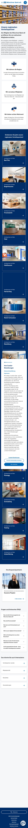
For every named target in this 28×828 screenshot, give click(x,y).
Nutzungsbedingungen (14, 824)
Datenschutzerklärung (9, 371)
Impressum (14, 822)
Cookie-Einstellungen (14, 457)
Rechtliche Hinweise (14, 826)
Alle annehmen (14, 464)
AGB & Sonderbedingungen (14, 816)
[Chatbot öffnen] (23, 823)
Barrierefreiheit (14, 818)
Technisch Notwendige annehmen (14, 460)
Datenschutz (14, 820)
